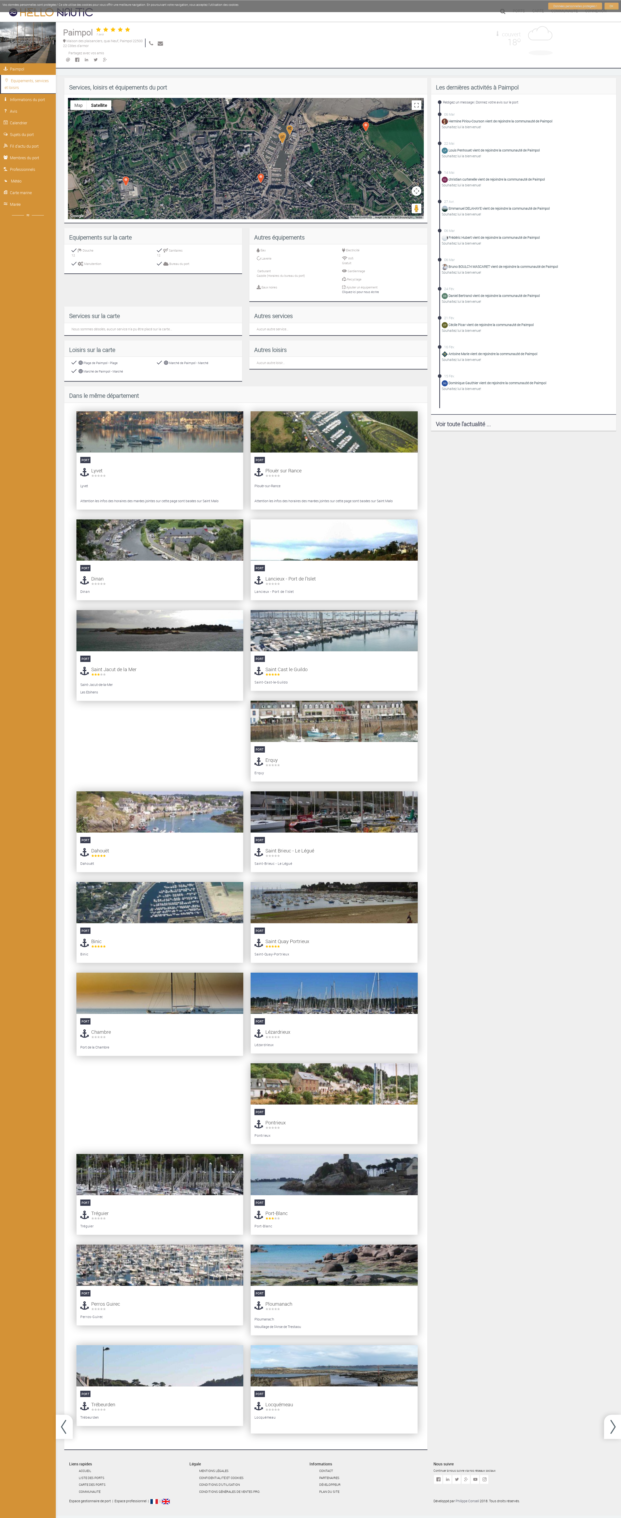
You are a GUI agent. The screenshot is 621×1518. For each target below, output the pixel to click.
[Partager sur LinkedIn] (86, 60)
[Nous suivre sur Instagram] (484, 1479)
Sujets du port (22, 134)
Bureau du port (179, 264)
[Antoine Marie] (445, 354)
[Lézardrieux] (334, 993)
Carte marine (21, 192)
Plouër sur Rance (283, 470)
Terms (418, 217)
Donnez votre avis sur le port (497, 102)
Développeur (330, 1484)
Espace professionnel (130, 1501)
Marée (15, 204)
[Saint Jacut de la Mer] (159, 630)
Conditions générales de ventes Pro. (229, 1491)
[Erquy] (334, 721)
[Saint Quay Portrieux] (64, 1427)
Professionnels (22, 169)
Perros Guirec (105, 1304)
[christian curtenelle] (445, 179)
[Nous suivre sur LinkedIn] (447, 1479)
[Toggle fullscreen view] (416, 105)
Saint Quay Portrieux (287, 941)
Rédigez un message (458, 102)
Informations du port (27, 99)
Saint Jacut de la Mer (114, 669)
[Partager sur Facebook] (77, 60)
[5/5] (113, 30)
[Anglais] (166, 1501)
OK (611, 6)
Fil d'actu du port (24, 146)
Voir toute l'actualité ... (463, 424)
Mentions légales (214, 1471)
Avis (13, 111)
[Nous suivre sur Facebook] (438, 1479)
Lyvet (97, 470)
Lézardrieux (277, 1032)
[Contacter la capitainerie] (159, 43)
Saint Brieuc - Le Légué (289, 850)
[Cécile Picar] (445, 325)
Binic (96, 941)
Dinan (97, 578)
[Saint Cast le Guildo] (334, 630)
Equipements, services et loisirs (27, 84)
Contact (326, 1471)
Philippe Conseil (468, 1501)
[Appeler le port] (150, 43)
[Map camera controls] (416, 191)
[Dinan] (159, 540)
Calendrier (18, 123)
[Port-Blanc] (334, 1174)
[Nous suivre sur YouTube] (475, 1479)
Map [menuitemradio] (78, 105)
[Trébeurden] (159, 1365)
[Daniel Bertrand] (445, 296)
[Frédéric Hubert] (445, 237)
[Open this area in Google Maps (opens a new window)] (77, 216)
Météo (16, 181)
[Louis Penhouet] (445, 150)
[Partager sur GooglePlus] (104, 60)
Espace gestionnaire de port (90, 1501)
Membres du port (24, 157)
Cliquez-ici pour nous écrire (360, 292)
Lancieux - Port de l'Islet (290, 578)
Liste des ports (91, 1478)
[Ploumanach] (334, 1265)
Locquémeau (279, 1404)
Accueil (85, 1471)
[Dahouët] (159, 812)
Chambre (101, 1032)
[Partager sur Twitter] (95, 60)
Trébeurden (103, 1404)
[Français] (154, 1501)
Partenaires (329, 1478)
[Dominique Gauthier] (445, 383)
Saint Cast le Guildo (286, 669)
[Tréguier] (159, 1174)
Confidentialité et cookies (221, 1478)
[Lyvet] (159, 432)
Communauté (89, 1491)
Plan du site (329, 1491)
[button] (282, 138)
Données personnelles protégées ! (575, 6)
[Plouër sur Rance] (334, 432)
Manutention (92, 264)
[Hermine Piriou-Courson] (445, 121)
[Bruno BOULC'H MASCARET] (445, 266)
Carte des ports (92, 1484)
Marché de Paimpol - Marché (188, 363)
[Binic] (159, 902)
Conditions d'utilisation (219, 1484)
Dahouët (100, 850)
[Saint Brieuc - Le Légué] (334, 812)
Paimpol (17, 69)
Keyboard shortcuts (361, 217)
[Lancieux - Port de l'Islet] (334, 540)
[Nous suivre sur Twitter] (456, 1479)
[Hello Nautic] (50, 13)
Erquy (271, 760)
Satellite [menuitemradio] (99, 105)
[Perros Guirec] (159, 1265)
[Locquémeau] (334, 1365)
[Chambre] (612, 1427)
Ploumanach (278, 1304)
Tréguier (100, 1213)
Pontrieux (275, 1122)
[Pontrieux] (334, 1084)
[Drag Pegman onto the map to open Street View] (416, 208)
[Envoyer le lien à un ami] (68, 60)
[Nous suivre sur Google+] (466, 1479)
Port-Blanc (276, 1213)
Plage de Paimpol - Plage (100, 363)
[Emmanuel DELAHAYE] (445, 208)
